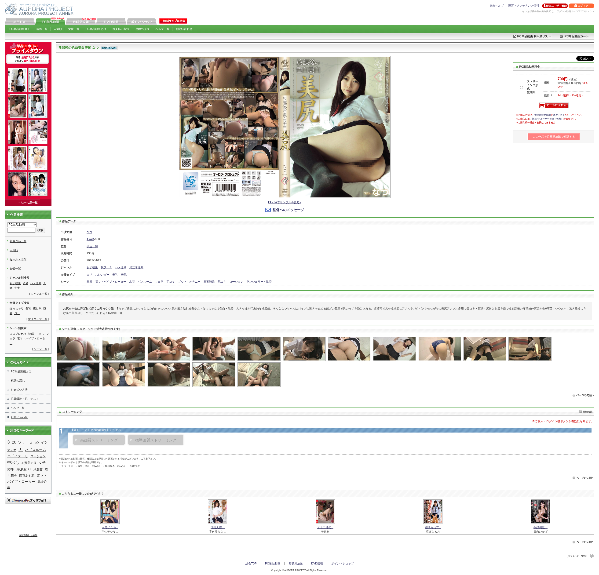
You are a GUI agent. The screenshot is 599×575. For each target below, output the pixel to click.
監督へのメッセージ (288, 210)
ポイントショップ (342, 563)
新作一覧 (41, 29)
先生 (17, 288)
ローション (236, 281)
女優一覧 (73, 29)
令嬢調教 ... (540, 527)
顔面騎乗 (209, 281)
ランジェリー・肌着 (259, 281)
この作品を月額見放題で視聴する (554, 136)
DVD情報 (317, 563)
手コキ (170, 281)
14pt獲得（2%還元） (571, 95)
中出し (40, 333)
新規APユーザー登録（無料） (547, 118)
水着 (132, 281)
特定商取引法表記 (28, 535)
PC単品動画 (272, 563)
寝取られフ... (433, 527)
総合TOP (251, 563)
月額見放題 (296, 563)
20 (14, 442)
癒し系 (37, 308)
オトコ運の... (325, 527)
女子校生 (92, 267)
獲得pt (548, 95)
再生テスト (559, 115)
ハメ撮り (120, 267)
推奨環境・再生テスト (25, 398)
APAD (90, 239)
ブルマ (182, 281)
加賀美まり (29, 463)
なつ (89, 232)
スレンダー (102, 274)
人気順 (58, 29)
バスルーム (145, 281)
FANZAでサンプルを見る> (284, 202)
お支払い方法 (120, 29)
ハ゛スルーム (35, 450)
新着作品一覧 (18, 241)
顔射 (89, 281)
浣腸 (31, 333)
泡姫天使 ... (218, 527)
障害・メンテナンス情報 (523, 5)
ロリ (89, 274)
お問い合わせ (183, 29)
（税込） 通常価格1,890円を (573, 83)
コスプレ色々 (18, 333)
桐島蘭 (38, 469)
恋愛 (25, 283)
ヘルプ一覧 (162, 29)
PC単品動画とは (95, 29)
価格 (547, 82)
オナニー (195, 281)
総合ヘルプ (497, 5)
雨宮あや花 (26, 475)
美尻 (124, 274)
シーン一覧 (40, 349)
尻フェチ (106, 267)
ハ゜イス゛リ (17, 456)
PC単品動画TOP (19, 29)
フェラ (159, 281)
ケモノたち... (110, 527)
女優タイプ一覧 (37, 319)
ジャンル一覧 (39, 293)
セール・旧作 (18, 259)
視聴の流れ (142, 29)
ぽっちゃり (17, 308)
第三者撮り (136, 267)
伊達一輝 (92, 246)
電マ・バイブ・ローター (110, 281)
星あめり (23, 469)
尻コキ (222, 281)
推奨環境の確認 (542, 115)
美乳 (115, 274)
